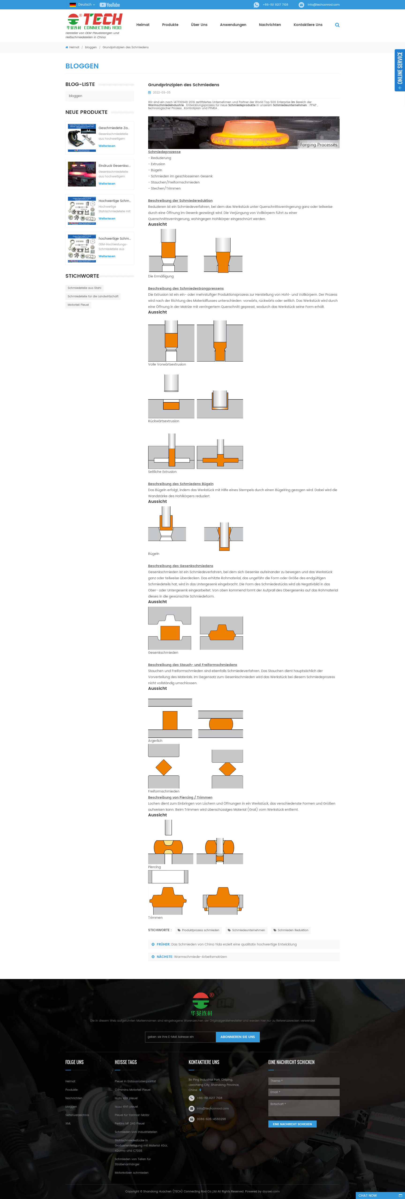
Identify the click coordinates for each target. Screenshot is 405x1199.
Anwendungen (233, 25)
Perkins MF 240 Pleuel (130, 1123)
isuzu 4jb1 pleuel (126, 1098)
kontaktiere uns (308, 25)
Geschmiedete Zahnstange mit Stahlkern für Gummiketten (115, 128)
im (293, 102)
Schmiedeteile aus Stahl (84, 288)
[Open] (400, 70)
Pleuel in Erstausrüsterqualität (135, 1081)
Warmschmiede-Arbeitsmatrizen (200, 957)
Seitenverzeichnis (77, 1115)
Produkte (170, 25)
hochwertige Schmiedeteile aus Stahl (115, 238)
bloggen (91, 47)
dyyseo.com (271, 1191)
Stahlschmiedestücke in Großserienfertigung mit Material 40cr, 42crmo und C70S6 (141, 1145)
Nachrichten (270, 25)
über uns (199, 25)
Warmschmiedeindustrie (166, 105)
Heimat (143, 25)
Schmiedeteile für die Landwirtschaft (93, 296)
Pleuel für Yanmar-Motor (132, 1115)
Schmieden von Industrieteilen (136, 1132)
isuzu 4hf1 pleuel (126, 1107)
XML (68, 1123)
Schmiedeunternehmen (248, 930)
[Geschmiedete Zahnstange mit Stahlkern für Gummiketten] (82, 138)
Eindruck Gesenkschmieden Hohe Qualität (115, 166)
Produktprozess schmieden (200, 930)
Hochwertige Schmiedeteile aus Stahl (115, 201)
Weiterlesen (107, 146)
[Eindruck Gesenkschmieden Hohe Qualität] (82, 174)
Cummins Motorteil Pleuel (132, 1090)
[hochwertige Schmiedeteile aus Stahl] (82, 248)
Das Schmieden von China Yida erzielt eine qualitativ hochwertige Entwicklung (234, 944)
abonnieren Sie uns (238, 1037)
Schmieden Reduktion (293, 930)
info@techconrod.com (324, 5)
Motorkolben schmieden (132, 1173)
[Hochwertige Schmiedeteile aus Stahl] (82, 211)
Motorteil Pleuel (78, 305)
